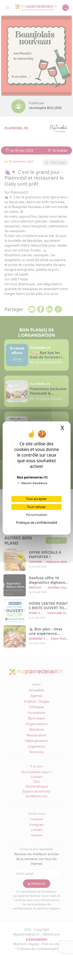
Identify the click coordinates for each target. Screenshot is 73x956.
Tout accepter (36, 499)
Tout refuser (36, 507)
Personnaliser (36, 514)
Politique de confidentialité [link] (36, 522)
